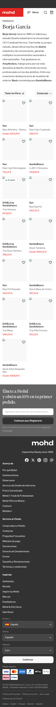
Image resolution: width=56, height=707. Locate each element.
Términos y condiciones (14, 566)
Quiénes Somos (10, 475)
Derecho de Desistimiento (15, 551)
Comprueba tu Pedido (13, 525)
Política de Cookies (30, 694)
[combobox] (5, 625)
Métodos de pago (11, 541)
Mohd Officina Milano (13, 500)
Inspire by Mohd (10, 591)
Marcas (6, 596)
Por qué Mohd (9, 470)
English (13, 704)
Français (22, 704)
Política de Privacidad (11, 694)
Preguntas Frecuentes (13, 535)
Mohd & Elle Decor (12, 606)
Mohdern (7, 511)
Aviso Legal (44, 694)
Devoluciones (9, 546)
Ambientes (8, 581)
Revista (6, 586)
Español (39, 704)
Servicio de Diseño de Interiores (18, 485)
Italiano (5, 704)
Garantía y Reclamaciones (16, 561)
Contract (7, 505)
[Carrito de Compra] (52, 12)
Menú (35, 12)
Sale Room (8, 611)
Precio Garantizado (12, 490)
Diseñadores (8, 21)
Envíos (5, 556)
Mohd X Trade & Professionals (17, 495)
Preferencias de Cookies (12, 698)
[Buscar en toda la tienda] (45, 12)
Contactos (7, 530)
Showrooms (8, 480)
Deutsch (30, 704)
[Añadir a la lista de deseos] (24, 103)
